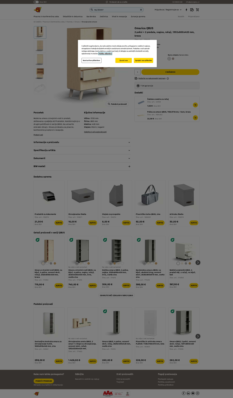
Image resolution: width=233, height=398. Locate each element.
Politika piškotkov (105, 54)
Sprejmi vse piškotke (143, 60)
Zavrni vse (124, 60)
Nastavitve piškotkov (91, 60)
